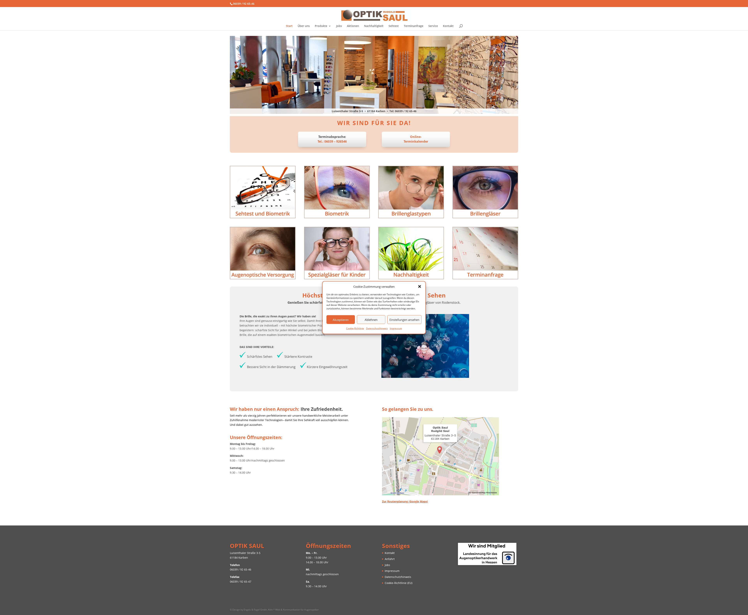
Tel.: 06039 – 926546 (332, 141)
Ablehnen (371, 320)
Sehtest (394, 26)
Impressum (396, 328)
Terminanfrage (413, 26)
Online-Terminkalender (416, 139)
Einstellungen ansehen (404, 320)
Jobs (339, 26)
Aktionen (353, 26)
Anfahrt (390, 559)
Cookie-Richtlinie (355, 328)
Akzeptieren (341, 320)
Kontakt (448, 26)
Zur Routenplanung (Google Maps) (405, 501)
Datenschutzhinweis (377, 328)
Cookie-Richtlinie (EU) (398, 583)
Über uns (304, 26)
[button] (420, 286)
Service (433, 26)
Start (289, 26)
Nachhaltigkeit (374, 26)
